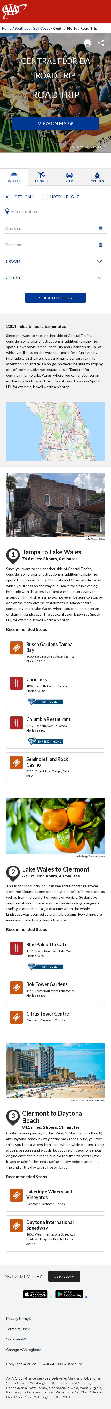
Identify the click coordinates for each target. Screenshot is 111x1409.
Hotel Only (23, 196)
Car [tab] (69, 181)
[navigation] (55, 11)
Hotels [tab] (14, 181)
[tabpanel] (55, 250)
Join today (62, 1276)
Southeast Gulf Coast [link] (32, 28)
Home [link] (7, 28)
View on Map (53, 123)
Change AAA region (22, 1349)
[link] (88, 41)
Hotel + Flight (64, 196)
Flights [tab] (41, 181)
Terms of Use (17, 1329)
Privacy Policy (17, 1318)
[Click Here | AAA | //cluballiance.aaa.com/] (14, 16)
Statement (14, 1339)
